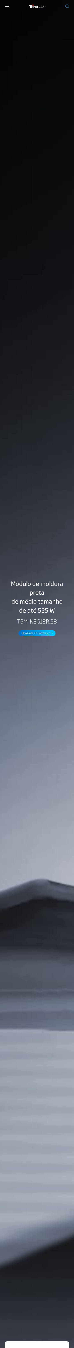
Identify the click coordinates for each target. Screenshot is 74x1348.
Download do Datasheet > (37, 633)
